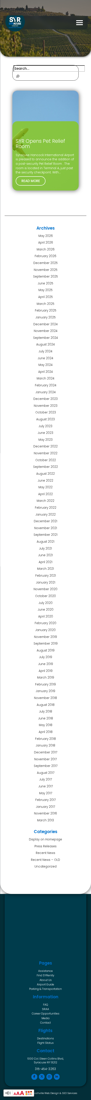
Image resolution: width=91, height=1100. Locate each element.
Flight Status (45, 1043)
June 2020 (45, 610)
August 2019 (46, 650)
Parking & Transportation (45, 989)
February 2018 (45, 739)
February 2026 (45, 256)
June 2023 (45, 433)
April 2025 (45, 297)
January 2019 (45, 691)
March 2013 (45, 820)
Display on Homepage (45, 839)
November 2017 (45, 759)
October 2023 (45, 412)
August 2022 (45, 474)
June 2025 (45, 283)
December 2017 (45, 752)
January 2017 (45, 807)
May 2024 (45, 365)
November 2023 (45, 406)
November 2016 (45, 813)
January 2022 (46, 514)
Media (45, 1018)
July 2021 (45, 548)
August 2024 (45, 344)
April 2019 (46, 671)
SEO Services (69, 1093)
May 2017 (45, 793)
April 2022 (45, 494)
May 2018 (45, 725)
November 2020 (45, 589)
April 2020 (45, 616)
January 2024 (46, 392)
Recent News (45, 853)
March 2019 (45, 677)
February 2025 (45, 310)
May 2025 (45, 290)
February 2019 (45, 684)
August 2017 (45, 773)
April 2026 (45, 242)
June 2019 (45, 664)
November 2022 (45, 453)
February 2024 (45, 385)
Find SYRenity (45, 975)
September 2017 (45, 766)
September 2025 (45, 276)
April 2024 (45, 372)
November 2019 (45, 637)
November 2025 (45, 270)
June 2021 (45, 555)
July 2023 (45, 426)
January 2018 (45, 745)
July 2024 (45, 351)
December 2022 (45, 446)
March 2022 (45, 501)
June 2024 (45, 358)
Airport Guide (45, 984)
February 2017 (45, 800)
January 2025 (46, 317)
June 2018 (45, 718)
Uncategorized (45, 866)
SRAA (45, 1009)
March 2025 (45, 304)
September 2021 (45, 535)
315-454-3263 (45, 1069)
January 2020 (45, 630)
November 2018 (45, 698)
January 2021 (45, 582)
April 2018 (46, 732)
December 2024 (45, 324)
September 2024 (45, 338)
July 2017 (45, 779)
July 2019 (45, 657)
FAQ (45, 1005)
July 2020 (46, 603)
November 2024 (45, 331)
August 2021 (45, 542)
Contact (45, 1023)
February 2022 (45, 508)
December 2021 (45, 521)
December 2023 (45, 399)
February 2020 (45, 623)
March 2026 (46, 249)
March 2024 (45, 378)
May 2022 (45, 487)
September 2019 (46, 643)
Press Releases (45, 846)
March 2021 (45, 569)
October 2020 (45, 596)
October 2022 (45, 460)
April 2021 (45, 562)
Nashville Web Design (45, 1093)
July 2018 (45, 711)
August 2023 (45, 419)
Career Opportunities (45, 1013)
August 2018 (46, 705)
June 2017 (45, 786)
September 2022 (45, 467)
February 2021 (45, 576)
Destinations (45, 1038)
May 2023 (45, 440)
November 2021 (45, 528)
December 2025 (45, 263)
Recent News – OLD (45, 860)
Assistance (45, 971)
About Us (46, 980)
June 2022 (45, 481)
